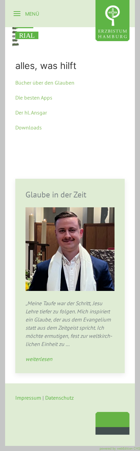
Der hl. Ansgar (31, 112)
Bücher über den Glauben (44, 82)
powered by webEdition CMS (120, 448)
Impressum (28, 397)
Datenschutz (59, 397)
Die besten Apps (33, 97)
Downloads (28, 127)
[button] (26, 13)
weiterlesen (38, 358)
